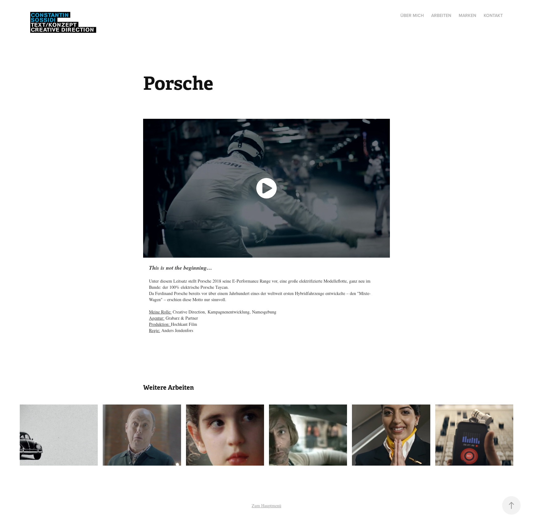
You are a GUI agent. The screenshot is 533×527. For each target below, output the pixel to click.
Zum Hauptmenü (266, 505)
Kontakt (493, 15)
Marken (467, 15)
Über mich (412, 15)
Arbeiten (441, 15)
